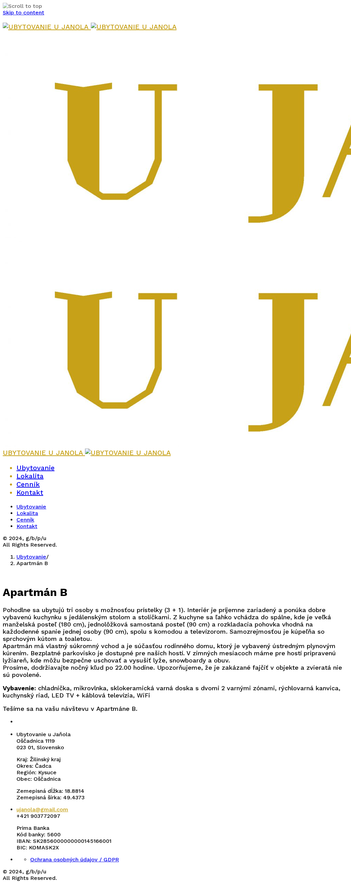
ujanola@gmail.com (42, 809)
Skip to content (23, 12)
